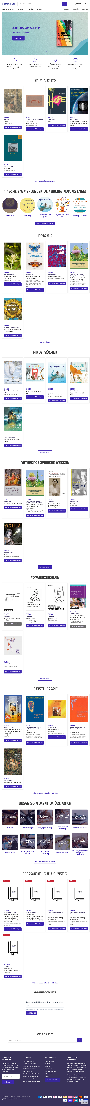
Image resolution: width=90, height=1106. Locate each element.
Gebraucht (40, 9)
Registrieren (8, 1082)
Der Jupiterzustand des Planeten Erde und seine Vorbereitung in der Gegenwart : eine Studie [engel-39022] (11, 918)
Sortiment (21, 9)
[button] (78, 4)
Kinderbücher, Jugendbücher (31, 1081)
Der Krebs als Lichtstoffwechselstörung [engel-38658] (12, 970)
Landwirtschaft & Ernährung (31, 1066)
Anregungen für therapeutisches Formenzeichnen (53, 620)
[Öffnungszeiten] (55, 64)
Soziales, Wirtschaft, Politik (31, 1074)
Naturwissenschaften (29, 1079)
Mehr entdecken (45, 452)
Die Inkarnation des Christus (13, 503)
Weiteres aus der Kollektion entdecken (45, 793)
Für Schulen (75, 9)
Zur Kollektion (45, 342)
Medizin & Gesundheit (29, 1069)
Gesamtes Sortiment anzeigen (45, 861)
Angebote (31, 9)
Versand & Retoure (50, 1061)
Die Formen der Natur (55, 276)
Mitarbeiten (48, 1074)
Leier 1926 (7, 168)
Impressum (5, 1096)
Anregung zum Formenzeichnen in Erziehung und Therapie (33, 620)
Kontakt (66, 9)
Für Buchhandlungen (51, 1071)
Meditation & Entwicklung (30, 1076)
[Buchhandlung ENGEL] (75, 64)
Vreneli (6, 121)
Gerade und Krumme (10, 666)
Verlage (47, 1076)
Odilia (6, 555)
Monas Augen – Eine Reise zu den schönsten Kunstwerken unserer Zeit (13, 731)
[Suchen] (64, 4)
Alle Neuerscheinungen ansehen (45, 181)
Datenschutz (13, 1096)
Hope (49, 121)
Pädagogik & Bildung (29, 1064)
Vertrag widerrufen (52, 1080)
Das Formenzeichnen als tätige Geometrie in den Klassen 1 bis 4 (77, 617)
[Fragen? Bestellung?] (35, 64)
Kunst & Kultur (27, 1071)
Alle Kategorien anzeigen (45, 223)
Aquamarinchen (53, 393)
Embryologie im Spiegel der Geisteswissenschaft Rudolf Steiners (79, 123)
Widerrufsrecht (26, 1096)
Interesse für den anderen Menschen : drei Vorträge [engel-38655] (56, 917)
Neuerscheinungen (8, 9)
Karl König (73, 503)
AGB (19, 1096)
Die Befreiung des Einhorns (12, 782)
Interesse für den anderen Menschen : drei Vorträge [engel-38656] (78, 917)
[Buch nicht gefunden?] (14, 64)
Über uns (85, 9)
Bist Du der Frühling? (10, 394)
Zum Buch (18, 42)
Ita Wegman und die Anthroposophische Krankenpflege (54, 505)
